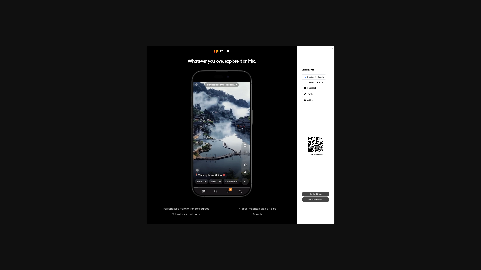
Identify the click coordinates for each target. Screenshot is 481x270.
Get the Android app (316, 199)
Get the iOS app (316, 194)
